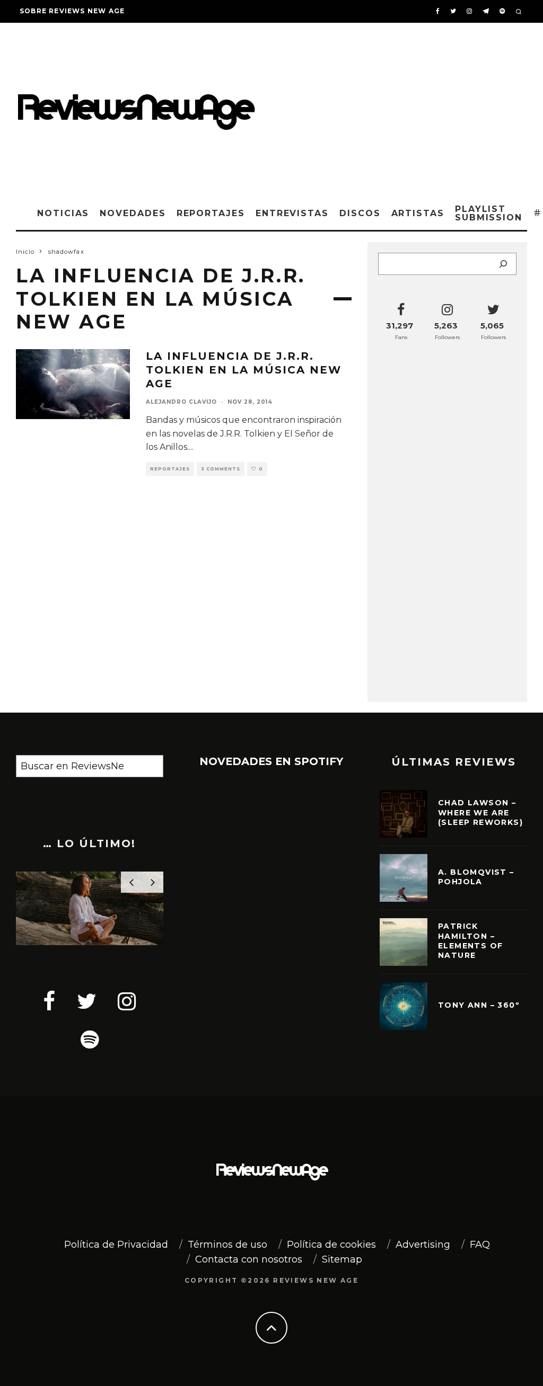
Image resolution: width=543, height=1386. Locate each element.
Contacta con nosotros (248, 1259)
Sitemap (342, 1259)
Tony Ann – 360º (479, 1005)
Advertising (423, 1244)
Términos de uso (227, 1244)
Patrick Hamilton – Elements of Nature (470, 940)
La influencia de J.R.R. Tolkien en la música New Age (243, 370)
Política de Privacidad (116, 1244)
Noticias (63, 213)
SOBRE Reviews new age (72, 11)
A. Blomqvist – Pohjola (476, 876)
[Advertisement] (404, 107)
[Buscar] (503, 263)
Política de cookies (331, 1244)
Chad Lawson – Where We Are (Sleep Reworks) (480, 812)
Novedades (132, 213)
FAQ (480, 1244)
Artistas (417, 213)
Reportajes (211, 213)
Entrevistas (292, 213)
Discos (360, 213)
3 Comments (220, 469)
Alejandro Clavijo (181, 401)
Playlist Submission (488, 213)
